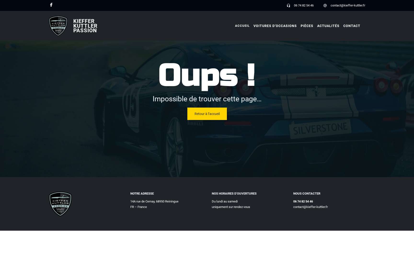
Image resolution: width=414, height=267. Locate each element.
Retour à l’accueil (207, 114)
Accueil (242, 25)
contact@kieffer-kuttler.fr (348, 5)
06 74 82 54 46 (304, 5)
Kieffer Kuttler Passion (85, 26)
